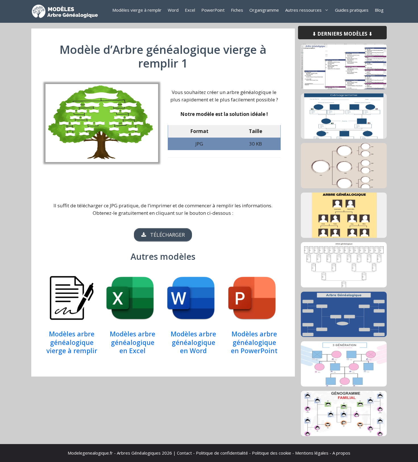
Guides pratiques (352, 10)
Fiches (237, 10)
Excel (190, 10)
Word (173, 10)
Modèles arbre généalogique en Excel (132, 342)
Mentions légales (311, 453)
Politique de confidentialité (222, 453)
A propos (341, 453)
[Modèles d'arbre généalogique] (66, 11)
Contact (184, 453)
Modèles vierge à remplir (137, 10)
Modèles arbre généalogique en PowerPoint (254, 342)
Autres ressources (303, 10)
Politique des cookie (271, 453)
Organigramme (264, 10)
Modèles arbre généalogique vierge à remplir (71, 342)
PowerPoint (213, 10)
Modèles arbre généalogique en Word (193, 342)
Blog (379, 10)
